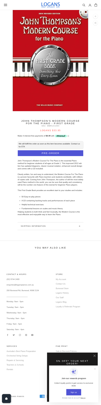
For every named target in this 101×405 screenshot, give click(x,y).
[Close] (94, 356)
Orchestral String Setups (17, 356)
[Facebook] (8, 334)
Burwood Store (62, 288)
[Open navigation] (5, 5)
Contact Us (60, 284)
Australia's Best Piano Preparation (21, 351)
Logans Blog (61, 302)
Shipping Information (33, 226)
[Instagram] (20, 334)
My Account (61, 279)
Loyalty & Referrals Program (68, 306)
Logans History (62, 293)
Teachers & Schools (15, 365)
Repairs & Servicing (15, 360)
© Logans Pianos (15, 396)
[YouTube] (32, 334)
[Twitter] (14, 334)
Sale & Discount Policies (66, 351)
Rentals (10, 369)
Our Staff (60, 297)
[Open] (6, 398)
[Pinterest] (26, 334)
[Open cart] (96, 4)
